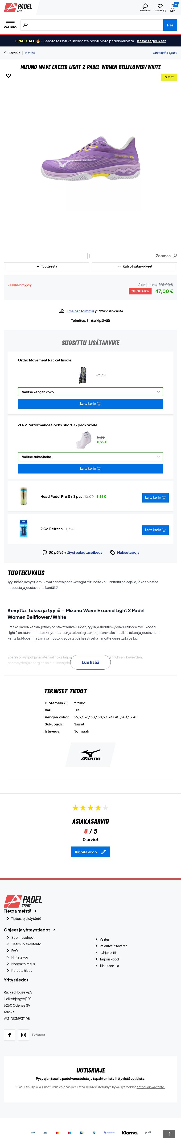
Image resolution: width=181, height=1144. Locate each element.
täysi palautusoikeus (84, 552)
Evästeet (38, 1035)
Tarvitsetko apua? (165, 52)
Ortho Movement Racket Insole (44, 360)
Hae (170, 25)
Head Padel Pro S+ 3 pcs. (62, 496)
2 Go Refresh (52, 528)
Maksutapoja (128, 552)
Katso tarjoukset (151, 40)
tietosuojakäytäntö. (151, 1087)
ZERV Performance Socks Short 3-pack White (57, 425)
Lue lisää (90, 662)
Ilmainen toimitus (80, 311)
